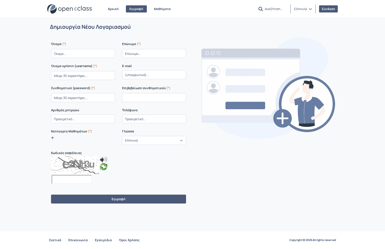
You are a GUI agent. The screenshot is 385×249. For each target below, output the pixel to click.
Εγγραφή (136, 9)
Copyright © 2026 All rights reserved (312, 240)
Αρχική (113, 9)
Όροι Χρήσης (129, 240)
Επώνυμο (131, 44)
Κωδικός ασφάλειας (66, 153)
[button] (303, 9)
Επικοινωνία (78, 240)
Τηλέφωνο (130, 110)
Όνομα (58, 44)
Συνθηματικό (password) (73, 88)
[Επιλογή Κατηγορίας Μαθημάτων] (52, 138)
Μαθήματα (162, 9)
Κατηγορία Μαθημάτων (71, 131)
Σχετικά (55, 240)
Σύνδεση (328, 9)
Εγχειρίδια (103, 240)
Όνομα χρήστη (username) (74, 66)
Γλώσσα (128, 131)
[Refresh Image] (103, 168)
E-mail (127, 66)
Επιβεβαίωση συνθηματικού (146, 88)
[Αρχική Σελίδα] (69, 9)
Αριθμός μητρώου (65, 110)
